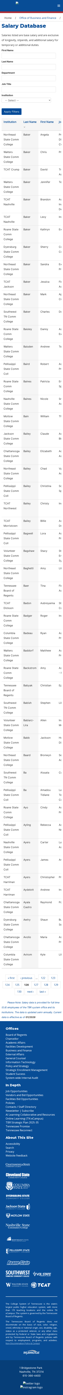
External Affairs (15, 1054)
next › (30, 991)
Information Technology (20, 1062)
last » (43, 991)
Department (8, 72)
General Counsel (16, 1058)
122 (43, 978)
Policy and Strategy (17, 1066)
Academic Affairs (15, 1042)
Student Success (15, 1074)
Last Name (7, 61)
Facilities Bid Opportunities (22, 1099)
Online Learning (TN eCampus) (24, 1118)
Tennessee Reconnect (19, 1130)
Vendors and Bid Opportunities (24, 1095)
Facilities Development (19, 1046)
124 (7, 985)
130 (19, 991)
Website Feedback (16, 1155)
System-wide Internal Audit (22, 1078)
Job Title (6, 84)
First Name (7, 50)
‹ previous (26, 978)
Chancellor (12, 1039)
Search (10, 1147)
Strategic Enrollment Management (26, 1070)
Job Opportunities (16, 1091)
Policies (10, 1103)
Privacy (10, 1151)
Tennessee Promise (18, 1126)
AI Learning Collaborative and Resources (30, 1114)
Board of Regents (16, 1035)
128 (46, 985)
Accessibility (13, 1144)
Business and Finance (19, 1050)
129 (56, 985)
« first (11, 978)
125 (17, 985)
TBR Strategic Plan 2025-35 (22, 1122)
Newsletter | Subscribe (20, 1111)
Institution (7, 95)
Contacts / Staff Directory (21, 1107)
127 (36, 985)
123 (53, 978)
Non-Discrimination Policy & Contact (23, 1343)
